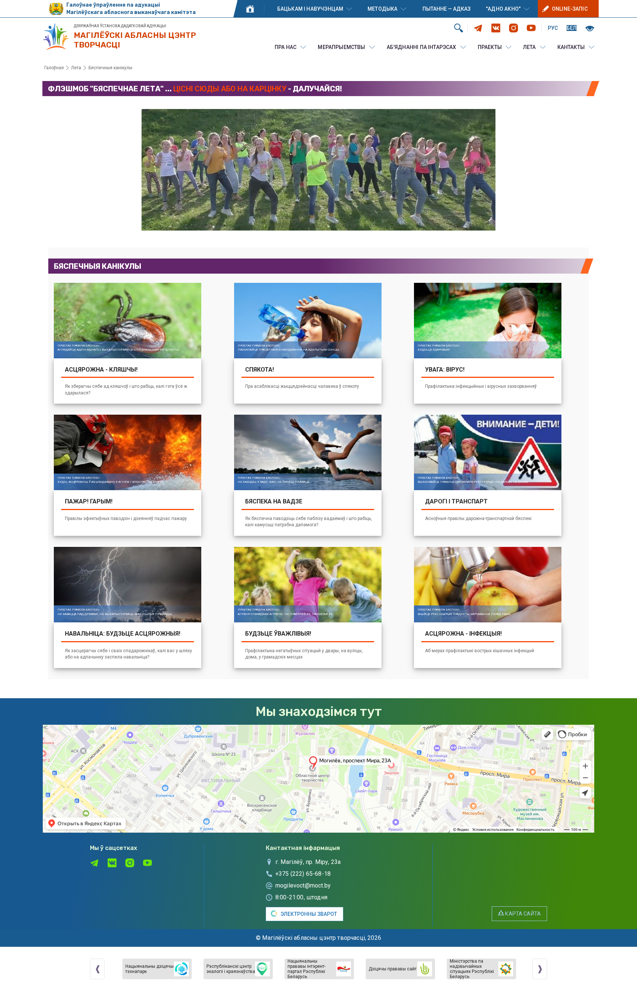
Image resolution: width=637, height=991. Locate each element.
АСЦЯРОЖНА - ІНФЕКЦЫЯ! (463, 633)
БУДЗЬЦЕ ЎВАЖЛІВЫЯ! (278, 633)
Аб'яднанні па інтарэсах (421, 47)
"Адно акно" (503, 8)
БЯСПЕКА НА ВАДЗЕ (273, 501)
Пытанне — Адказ (446, 8)
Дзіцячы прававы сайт (393, 968)
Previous (97, 969)
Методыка (382, 8)
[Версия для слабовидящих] (589, 28)
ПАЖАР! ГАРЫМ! (88, 501)
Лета (529, 47)
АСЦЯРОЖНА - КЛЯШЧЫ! (101, 369)
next (539, 969)
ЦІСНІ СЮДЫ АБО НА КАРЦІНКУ (229, 88)
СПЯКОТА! (259, 369)
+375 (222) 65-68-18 (303, 873)
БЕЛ (572, 28)
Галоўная (250, 8)
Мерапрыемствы (341, 47)
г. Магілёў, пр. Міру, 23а (308, 861)
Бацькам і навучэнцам (310, 8)
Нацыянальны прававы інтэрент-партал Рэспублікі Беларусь (307, 969)
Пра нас (285, 47)
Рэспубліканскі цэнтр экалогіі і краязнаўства (230, 969)
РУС (553, 28)
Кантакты (571, 47)
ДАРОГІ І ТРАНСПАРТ (456, 501)
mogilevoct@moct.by (303, 885)
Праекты (490, 47)
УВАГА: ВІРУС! (444, 369)
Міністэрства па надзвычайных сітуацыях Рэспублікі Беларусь (472, 969)
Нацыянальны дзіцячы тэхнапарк (149, 969)
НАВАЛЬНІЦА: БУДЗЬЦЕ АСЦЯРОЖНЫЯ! (122, 633)
